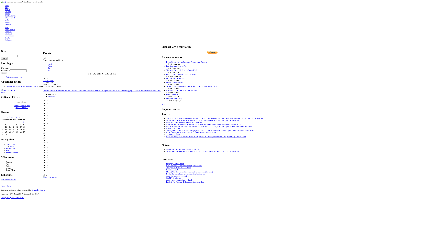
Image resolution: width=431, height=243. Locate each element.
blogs (7, 8)
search (7, 22)
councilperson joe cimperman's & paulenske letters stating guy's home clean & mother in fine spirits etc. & (203, 124)
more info (51, 96)
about (7, 6)
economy (8, 32)
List (49, 70)
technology (9, 40)
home (7, 28)
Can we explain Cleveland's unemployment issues (184, 166)
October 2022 (13, 117)
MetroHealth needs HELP (175, 78)
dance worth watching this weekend (179, 180)
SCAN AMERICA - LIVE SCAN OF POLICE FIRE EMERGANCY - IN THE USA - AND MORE (202, 120)
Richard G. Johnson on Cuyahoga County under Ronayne (186, 62)
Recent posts (10, 148)
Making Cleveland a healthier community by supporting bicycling (189, 172)
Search (8, 150)
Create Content (11, 144)
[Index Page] (4, 2)
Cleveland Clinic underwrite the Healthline (181, 90)
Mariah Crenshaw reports (175, 82)
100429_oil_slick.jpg (173, 178)
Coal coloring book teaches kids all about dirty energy (185, 122)
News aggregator (12, 152)
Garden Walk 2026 (173, 128)
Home (3, 186)
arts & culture (10, 30)
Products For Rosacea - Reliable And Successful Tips (185, 182)
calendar (8, 12)
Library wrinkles (172, 94)
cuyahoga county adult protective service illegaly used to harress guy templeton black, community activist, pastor (206, 137)
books (7, 10)
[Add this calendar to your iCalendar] (8, 90)
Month (50, 64)
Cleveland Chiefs (172, 170)
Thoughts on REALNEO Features (178, 168)
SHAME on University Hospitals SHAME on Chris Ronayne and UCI (191, 86)
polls (7, 20)
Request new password (14, 77)
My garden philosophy (174, 98)
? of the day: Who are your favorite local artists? (183, 149)
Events (9, 186)
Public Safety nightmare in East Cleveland (181, 74)
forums (7, 14)
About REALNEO (173, 135)
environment (9, 36)
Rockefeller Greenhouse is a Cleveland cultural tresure (185, 174)
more (3, 92)
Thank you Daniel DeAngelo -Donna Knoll (181, 70)
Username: (5, 68)
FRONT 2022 (48, 81)
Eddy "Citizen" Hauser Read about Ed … (22, 107)
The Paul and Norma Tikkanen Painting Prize (22, 86)
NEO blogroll (10, 18)
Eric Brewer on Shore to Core (176, 66)
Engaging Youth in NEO (175, 164)
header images (10, 16)
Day (49, 68)
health (7, 38)
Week (50, 66)
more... (12, 146)
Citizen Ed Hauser (38, 190)
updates (8, 24)
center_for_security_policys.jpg (177, 176)
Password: (5, 70)
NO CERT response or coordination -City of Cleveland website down (191, 133)
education (8, 34)
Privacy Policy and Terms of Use (12, 198)
